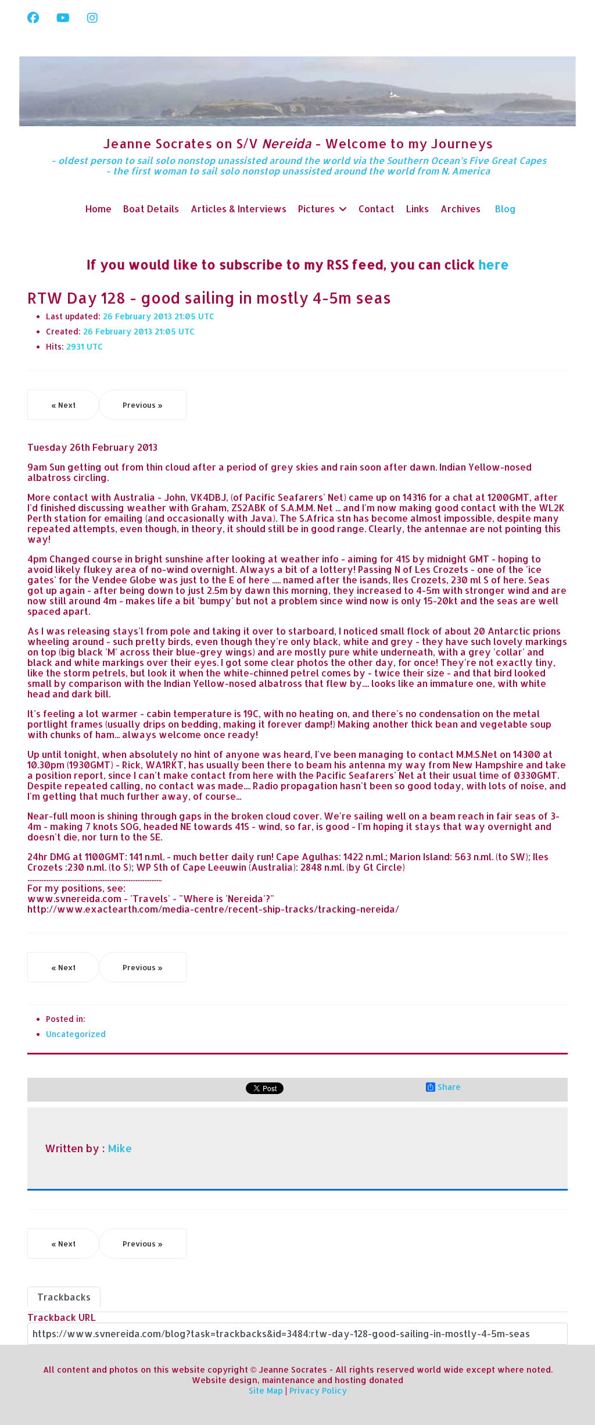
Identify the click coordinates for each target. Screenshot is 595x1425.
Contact (377, 208)
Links (417, 208)
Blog (505, 208)
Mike (119, 1148)
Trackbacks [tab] (64, 1297)
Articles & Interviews (238, 208)
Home (98, 208)
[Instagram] (92, 17)
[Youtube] (63, 17)
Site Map (266, 1390)
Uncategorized (76, 1034)
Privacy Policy (318, 1390)
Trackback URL (61, 1317)
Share (449, 1087)
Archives (460, 208)
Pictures (316, 208)
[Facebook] (33, 17)
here (493, 264)
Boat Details (151, 208)
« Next (63, 404)
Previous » (143, 404)
